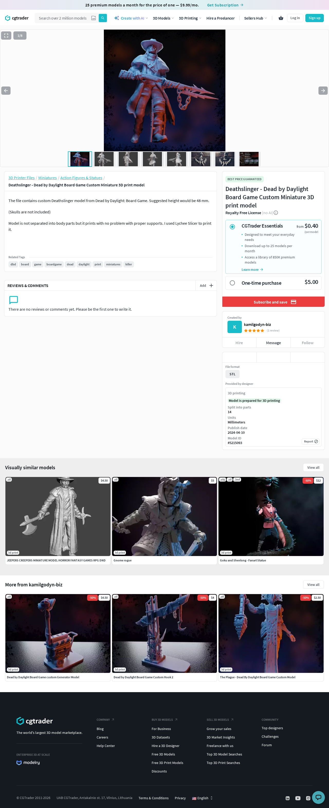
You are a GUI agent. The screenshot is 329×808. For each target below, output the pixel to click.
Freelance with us (220, 745)
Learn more (250, 269)
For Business (161, 728)
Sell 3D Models (218, 720)
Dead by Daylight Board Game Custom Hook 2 (143, 677)
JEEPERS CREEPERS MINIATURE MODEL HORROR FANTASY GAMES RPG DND (56, 560)
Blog (100, 728)
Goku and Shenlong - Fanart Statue (243, 560)
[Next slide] (323, 90)
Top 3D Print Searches (223, 762)
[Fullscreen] (6, 35)
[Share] (307, 357)
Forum (267, 745)
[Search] (103, 18)
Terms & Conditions (154, 798)
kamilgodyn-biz (257, 324)
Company (103, 720)
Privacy (180, 798)
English (200, 798)
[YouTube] (298, 798)
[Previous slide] (6, 90)
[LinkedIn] (288, 798)
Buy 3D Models (162, 720)
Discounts (159, 771)
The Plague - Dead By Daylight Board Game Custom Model (257, 677)
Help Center (106, 745)
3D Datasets (161, 737)
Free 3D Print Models (167, 762)
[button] (93, 18)
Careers (102, 737)
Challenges (270, 736)
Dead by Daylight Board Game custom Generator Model (43, 677)
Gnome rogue (123, 560)
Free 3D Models (163, 754)
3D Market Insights (221, 737)
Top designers (272, 728)
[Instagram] (309, 798)
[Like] (239, 357)
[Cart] (281, 18)
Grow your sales (219, 728)
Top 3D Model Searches (224, 754)
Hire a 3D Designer (165, 745)
